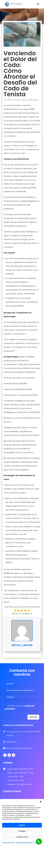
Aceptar (22, 825)
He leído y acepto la (19, 707)
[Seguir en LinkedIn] (13, 755)
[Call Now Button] (39, 841)
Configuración (22, 837)
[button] (41, 802)
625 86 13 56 (12, 742)
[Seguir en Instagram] (9, 755)
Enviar (33, 717)
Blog (36, 100)
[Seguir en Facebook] (5, 755)
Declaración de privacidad (24, 842)
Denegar (22, 831)
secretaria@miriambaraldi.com (19, 748)
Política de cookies (9, 842)
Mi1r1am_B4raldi (14, 100)
